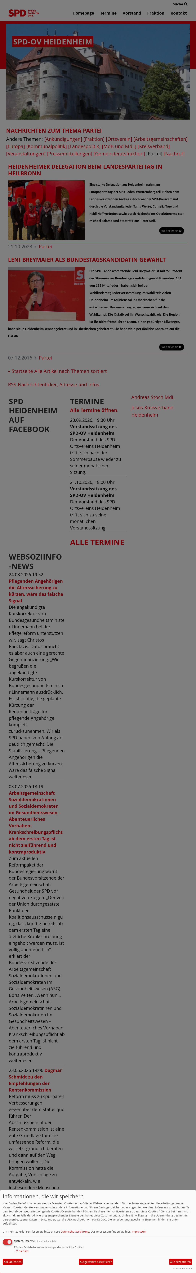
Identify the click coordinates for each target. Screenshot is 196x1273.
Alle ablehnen (13, 1262)
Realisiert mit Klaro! (182, 1268)
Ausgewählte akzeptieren (96, 1262)
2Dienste (21, 1251)
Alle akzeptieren (180, 1262)
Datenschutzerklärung (75, 1231)
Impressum (139, 1231)
